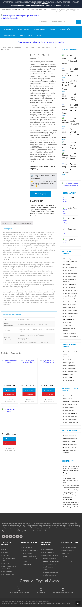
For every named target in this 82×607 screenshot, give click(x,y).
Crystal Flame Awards (69, 296)
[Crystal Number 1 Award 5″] (9, 372)
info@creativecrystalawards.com (11, 9)
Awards (32, 207)
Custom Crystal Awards (37, 212)
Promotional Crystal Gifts (50, 555)
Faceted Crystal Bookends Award (72, 198)
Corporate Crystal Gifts (49, 564)
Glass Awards (26, 564)
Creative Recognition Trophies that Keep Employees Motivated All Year (70, 479)
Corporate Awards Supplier (9, 603)
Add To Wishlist (11, 401)
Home (3, 47)
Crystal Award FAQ (8, 574)
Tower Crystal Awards (69, 333)
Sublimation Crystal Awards (69, 329)
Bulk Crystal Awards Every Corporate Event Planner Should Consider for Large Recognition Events (71, 469)
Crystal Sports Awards (70, 413)
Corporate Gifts (65, 29)
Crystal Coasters (68, 377)
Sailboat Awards (68, 325)
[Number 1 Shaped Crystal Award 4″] (48, 372)
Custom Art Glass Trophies (50, 561)
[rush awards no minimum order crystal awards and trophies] (41, 42)
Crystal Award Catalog (69, 547)
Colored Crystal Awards (70, 439)
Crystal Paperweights (69, 368)
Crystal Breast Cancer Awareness (69, 280)
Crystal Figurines (45, 209)
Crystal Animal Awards (70, 273)
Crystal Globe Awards (69, 302)
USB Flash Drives (68, 374)
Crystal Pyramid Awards (70, 313)
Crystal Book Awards (69, 276)
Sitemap (65, 559)
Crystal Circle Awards (69, 284)
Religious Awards (68, 319)
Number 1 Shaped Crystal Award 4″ (48, 385)
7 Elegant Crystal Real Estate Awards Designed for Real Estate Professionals (70, 496)
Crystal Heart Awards (69, 305)
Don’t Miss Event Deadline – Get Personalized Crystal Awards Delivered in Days (71, 487)
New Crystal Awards (42, 214)
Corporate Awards (9, 35)
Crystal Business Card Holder (70, 353)
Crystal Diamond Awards (70, 290)
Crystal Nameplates (69, 380)
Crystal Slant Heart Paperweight (72, 239)
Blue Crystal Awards (69, 441)
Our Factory (6, 563)
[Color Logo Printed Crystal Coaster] (65, 231)
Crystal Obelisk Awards (70, 310)
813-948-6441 (25, 9)
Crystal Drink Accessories (50, 572)
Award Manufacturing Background (9, 567)
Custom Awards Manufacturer (28, 603)
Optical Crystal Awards (43, 47)
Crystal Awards (8, 29)
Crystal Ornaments (69, 366)
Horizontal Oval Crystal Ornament (72, 219)
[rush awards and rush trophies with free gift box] (70, 185)
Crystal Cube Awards (69, 287)
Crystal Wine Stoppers (70, 371)
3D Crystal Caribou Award (29, 385)
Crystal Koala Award (9, 434)
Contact (39, 35)
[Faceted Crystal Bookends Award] (65, 200)
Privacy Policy (66, 603)
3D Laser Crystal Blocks (70, 262)
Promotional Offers (68, 550)
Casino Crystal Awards (70, 267)
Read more (11, 390)
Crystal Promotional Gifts (70, 422)
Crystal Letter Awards (69, 308)
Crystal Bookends (68, 357)
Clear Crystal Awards (69, 436)
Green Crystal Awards (70, 444)
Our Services (6, 555)
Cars (37, 207)
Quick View (11, 399)
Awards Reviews (7, 571)
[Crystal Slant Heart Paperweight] (65, 241)
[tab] (6, 223)
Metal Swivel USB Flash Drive (72, 208)
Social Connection (67, 562)
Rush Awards (67, 322)
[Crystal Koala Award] (9, 420)
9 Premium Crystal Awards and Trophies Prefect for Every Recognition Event (71, 504)
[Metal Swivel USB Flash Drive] (65, 210)
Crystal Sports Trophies (70, 416)
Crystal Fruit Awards (69, 299)
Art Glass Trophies (68, 410)
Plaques (52, 29)
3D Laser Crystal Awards (46, 205)
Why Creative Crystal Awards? (8, 559)
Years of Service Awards (70, 336)
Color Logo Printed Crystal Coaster (72, 229)
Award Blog (65, 553)
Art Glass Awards (39, 29)
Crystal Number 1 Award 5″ (9, 385)
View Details (10, 394)
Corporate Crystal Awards (15, 47)
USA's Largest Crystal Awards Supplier (24, 601)
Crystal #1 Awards (68, 270)
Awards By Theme (26, 35)
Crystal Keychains (68, 363)
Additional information (22, 223)
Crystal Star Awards (69, 316)
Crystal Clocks (67, 360)
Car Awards (66, 264)
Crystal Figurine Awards (70, 293)
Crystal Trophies (23, 29)
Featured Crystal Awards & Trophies (71, 451)
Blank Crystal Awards (69, 447)
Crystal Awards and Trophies (48, 568)
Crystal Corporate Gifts (70, 419)
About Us (5, 552)
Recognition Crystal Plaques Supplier (49, 603)
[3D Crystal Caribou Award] (29, 372)
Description (6, 223)
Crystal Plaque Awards (70, 404)
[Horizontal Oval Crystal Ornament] (65, 221)
